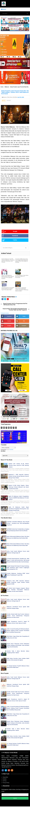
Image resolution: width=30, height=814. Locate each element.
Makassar (7, 86)
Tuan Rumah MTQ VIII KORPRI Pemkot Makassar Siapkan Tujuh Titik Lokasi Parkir (8, 288)
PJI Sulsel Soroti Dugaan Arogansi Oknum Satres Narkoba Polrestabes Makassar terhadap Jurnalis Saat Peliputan (18, 590)
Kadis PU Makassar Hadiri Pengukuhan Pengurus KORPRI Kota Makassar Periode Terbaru (19, 498)
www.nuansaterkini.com (9, 804)
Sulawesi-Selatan (13, 803)
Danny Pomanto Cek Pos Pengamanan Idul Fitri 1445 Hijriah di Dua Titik (15, 304)
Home (2, 86)
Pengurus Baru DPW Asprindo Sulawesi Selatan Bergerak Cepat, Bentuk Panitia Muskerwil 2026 (18, 582)
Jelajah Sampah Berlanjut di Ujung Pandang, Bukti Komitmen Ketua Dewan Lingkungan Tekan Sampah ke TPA (18, 567)
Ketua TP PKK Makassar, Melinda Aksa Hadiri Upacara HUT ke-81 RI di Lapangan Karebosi (8, 277)
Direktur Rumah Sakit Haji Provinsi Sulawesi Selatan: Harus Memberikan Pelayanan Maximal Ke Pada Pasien (18, 616)
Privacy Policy (6, 782)
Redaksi (5, 779)
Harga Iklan (5, 777)
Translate (11, 449)
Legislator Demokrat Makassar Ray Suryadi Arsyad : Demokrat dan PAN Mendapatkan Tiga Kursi (18, 523)
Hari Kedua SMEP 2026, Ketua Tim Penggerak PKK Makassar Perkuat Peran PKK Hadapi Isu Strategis (21, 260)
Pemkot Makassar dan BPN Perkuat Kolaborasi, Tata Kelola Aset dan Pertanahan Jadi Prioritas (8, 260)
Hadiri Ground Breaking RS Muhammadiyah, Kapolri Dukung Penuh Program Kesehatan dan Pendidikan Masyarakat (18, 630)
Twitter (15, 240)
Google (15, 231)
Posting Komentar (5, 313)
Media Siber (24, 804)
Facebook (15, 235)
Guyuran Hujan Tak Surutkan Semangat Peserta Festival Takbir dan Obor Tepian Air (15, 309)
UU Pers (5, 780)
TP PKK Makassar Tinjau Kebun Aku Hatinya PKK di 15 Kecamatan (21, 276)
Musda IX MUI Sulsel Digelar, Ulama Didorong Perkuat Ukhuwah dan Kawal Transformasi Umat (19, 487)
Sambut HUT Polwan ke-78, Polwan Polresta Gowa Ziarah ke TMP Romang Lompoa (19, 465)
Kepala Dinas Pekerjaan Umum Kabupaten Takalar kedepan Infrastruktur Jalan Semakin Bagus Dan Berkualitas (18, 645)
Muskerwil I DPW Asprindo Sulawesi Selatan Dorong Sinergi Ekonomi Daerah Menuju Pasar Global (19, 476)
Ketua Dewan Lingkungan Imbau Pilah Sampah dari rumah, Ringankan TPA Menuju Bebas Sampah (21, 289)
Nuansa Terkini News (8, 297)
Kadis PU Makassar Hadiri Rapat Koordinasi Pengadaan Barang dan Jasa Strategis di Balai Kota (19, 509)
